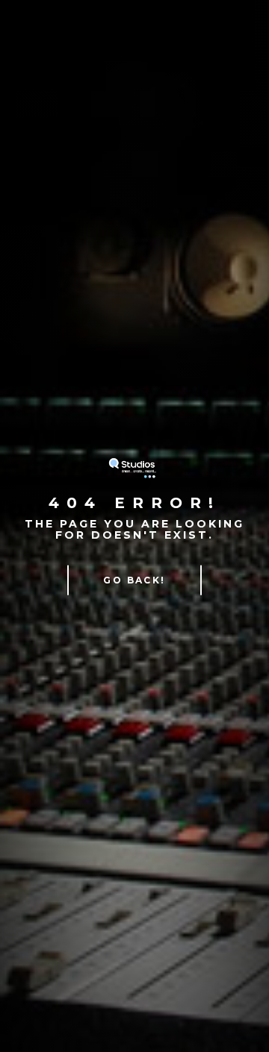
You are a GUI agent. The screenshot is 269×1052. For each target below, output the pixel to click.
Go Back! (134, 579)
